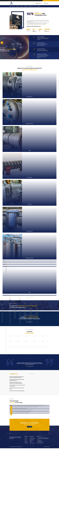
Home (10, 6)
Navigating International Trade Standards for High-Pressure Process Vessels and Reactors (24, 407)
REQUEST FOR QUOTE (46, 0)
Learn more (8, 358)
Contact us (29, 426)
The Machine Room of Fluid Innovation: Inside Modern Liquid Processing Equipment (23, 409)
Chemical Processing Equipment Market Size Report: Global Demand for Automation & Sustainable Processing (27, 404)
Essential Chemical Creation (29, 70)
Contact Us (38, 6)
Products (17, 6)
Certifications (31, 6)
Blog (35, 6)
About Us (13, 6)
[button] (27, 297)
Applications (25, 6)
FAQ (11, 374)
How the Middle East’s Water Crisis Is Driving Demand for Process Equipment (22, 410)
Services (21, 6)
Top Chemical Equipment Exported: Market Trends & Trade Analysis (20, 406)
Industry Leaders (29, 333)
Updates (15, 374)
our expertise (8, 49)
